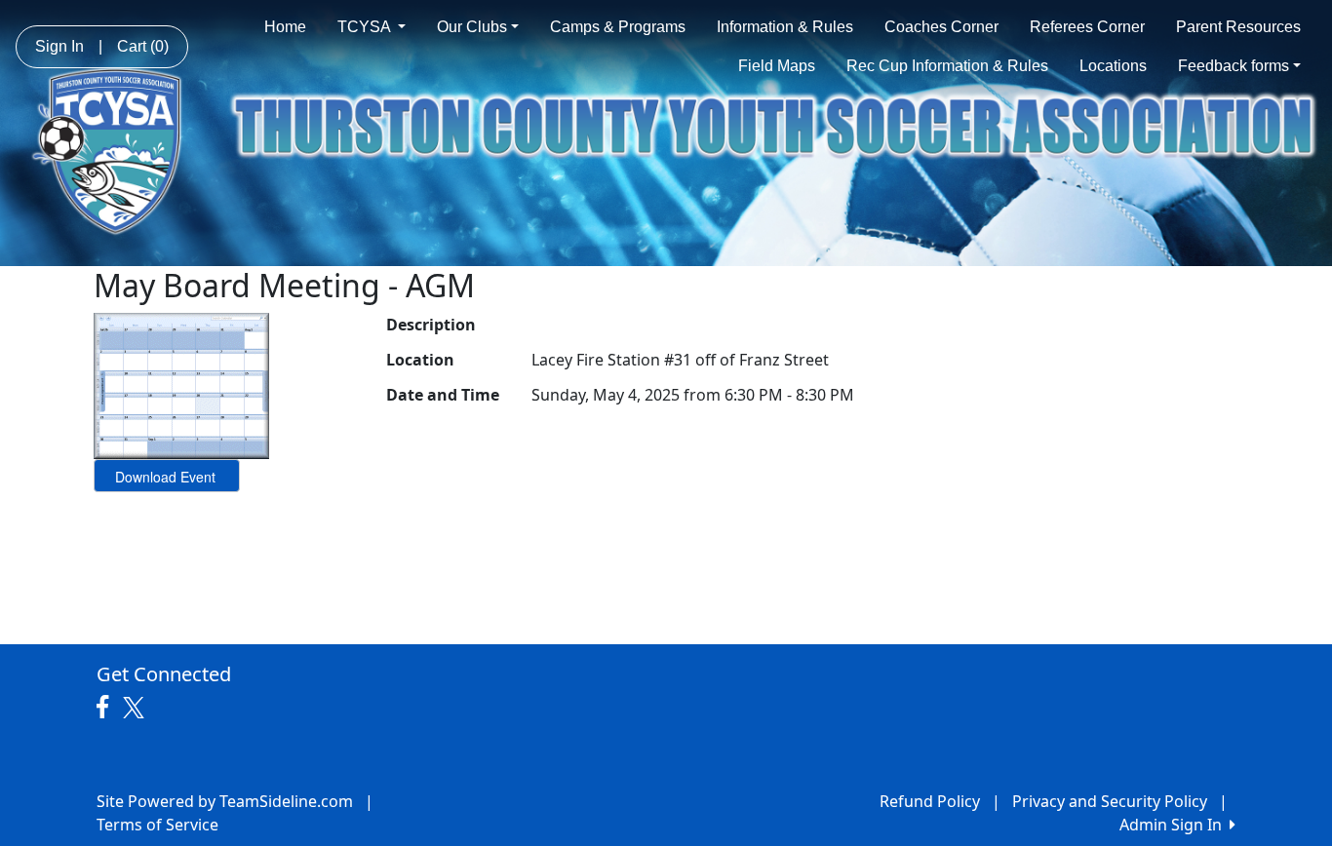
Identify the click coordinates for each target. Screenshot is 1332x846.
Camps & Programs (618, 27)
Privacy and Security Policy (1109, 801)
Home (285, 27)
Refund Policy (930, 801)
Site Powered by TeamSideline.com (225, 801)
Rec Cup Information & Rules (947, 66)
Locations (1113, 66)
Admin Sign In (1174, 824)
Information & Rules (785, 27)
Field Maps (776, 66)
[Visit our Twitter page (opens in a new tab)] (136, 707)
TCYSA (365, 27)
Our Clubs (472, 27)
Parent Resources (1238, 27)
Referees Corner (1087, 27)
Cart (143, 46)
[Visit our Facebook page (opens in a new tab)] (107, 707)
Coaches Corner (941, 27)
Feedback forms (1233, 66)
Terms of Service (157, 824)
